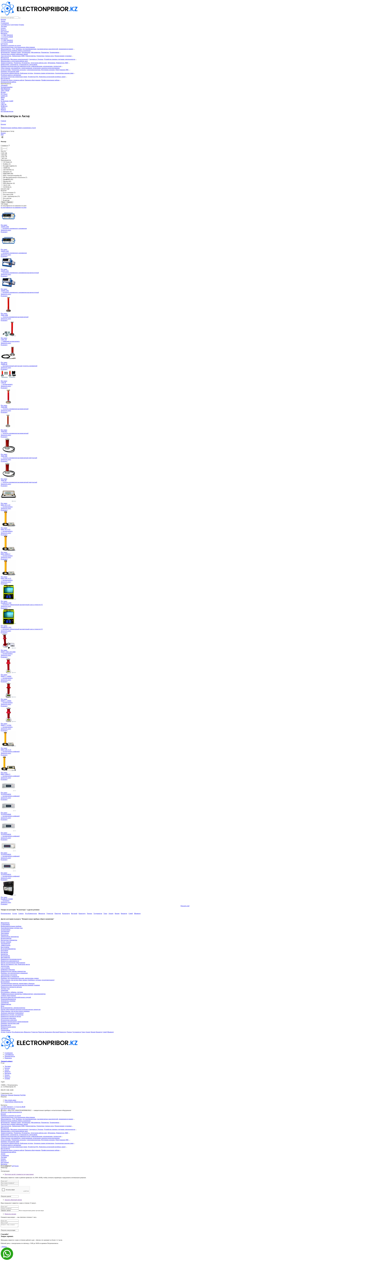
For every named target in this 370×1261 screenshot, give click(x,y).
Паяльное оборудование (32, 80)
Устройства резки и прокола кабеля (12, 80)
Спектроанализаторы (33, 70)
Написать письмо (10, 1214)
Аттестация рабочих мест (39, 63)
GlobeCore (4, 96)
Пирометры (45, 52)
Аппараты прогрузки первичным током (14, 76)
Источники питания (48, 70)
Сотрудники (14, 24)
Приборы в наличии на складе (11, 45)
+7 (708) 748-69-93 (7, 35)
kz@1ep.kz (4, 38)
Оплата (3, 28)
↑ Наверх (4, 1246)
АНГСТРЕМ (5, 90)
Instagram (17, 1095)
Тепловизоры (26, 52)
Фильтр (3, 133)
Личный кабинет (7, 1061)
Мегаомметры (35, 52)
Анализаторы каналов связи (64, 73)
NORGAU (4, 106)
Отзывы (21, 24)
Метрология (5, 57)
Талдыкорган (97, 913)
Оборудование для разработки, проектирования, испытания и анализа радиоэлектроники (30, 68)
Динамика (4, 85)
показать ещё (5, 189)
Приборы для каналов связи (10, 71)
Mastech (3, 109)
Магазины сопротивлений (19, 59)
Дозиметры (17, 63)
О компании (5, 23)
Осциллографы (6, 70)
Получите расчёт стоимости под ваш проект (19, 1174)
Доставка (4, 26)
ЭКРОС (3, 108)
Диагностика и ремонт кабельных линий (14, 54)
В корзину (4, 232)
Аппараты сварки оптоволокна (44, 73)
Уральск (89, 913)
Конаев (117, 913)
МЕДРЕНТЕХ (5, 89)
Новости (3, 30)
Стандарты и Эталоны (36, 59)
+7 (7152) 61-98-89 (7, 37)
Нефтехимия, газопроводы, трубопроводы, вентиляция (19, 64)
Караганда (82, 913)
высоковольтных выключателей (47, 49)
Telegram (10, 1095)
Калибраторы (5, 59)
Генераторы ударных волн (45, 56)
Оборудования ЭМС (62, 70)
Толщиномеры (54, 52)
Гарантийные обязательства (14, 1102)
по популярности (6, 206)
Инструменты (5, 78)
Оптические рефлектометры (10, 73)
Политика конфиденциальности (11, 1112)
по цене (23, 206)
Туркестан (49, 913)
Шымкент (137, 913)
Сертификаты (5, 24)
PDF (2, 134)
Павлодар (58, 913)
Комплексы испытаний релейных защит (52, 76)
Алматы (21, 913)
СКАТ (3, 102)
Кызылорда (66, 913)
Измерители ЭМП (62, 63)
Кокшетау (124, 913)
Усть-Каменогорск (31, 913)
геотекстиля (57, 66)
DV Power (4, 94)
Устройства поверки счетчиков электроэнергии (59, 59)
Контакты (4, 33)
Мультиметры (5, 52)
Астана (14, 913)
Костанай (74, 913)
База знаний (5, 31)
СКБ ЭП (3, 104)
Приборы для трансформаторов (26, 49)
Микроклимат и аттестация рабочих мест (14, 61)
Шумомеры (51, 63)
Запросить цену (6, 230)
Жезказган (41, 913)
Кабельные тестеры (26, 73)
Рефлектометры (30, 56)
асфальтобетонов (36, 66)
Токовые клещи (16, 52)
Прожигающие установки (63, 56)
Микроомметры (6, 49)
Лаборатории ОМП (18, 56)
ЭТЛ (13, 49)
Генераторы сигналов (19, 70)
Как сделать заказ (10, 1100)
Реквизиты (8, 1058)
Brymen (3, 92)
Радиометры (26, 63)
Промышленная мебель (8, 82)
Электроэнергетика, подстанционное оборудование (18, 47)
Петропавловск (6, 913)
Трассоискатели (6, 56)
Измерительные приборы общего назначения (15, 50)
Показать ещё (185, 906)
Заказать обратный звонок (13, 1200)
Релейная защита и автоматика (11, 75)
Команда (7, 1071)
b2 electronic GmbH (7, 101)
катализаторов (48, 66)
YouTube (23, 1095)
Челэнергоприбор (6, 87)
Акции (3, 21)
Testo (2, 99)
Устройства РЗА (33, 76)
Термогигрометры (7, 63)
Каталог (3, 19)
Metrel (3, 97)
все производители (7, 111)
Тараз (105, 913)
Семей (131, 913)
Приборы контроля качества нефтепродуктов (15, 66)
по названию (16, 206)
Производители (10, 1056)
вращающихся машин (66, 49)
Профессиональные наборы (50, 80)
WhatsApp (4, 1095)
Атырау (110, 913)
